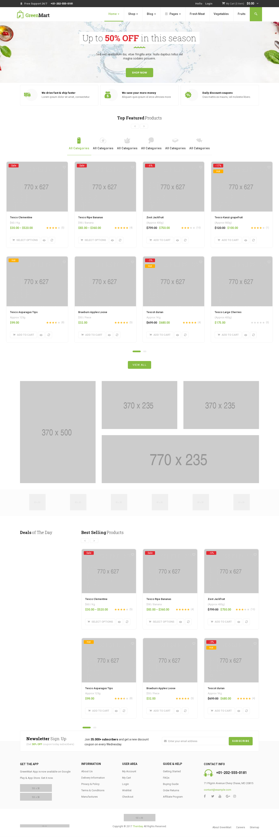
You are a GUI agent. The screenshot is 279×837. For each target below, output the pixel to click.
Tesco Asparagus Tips (24, 312)
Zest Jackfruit (155, 217)
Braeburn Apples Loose (92, 312)
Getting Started (172, 771)
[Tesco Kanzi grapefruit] (241, 165)
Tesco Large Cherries (228, 312)
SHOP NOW (139, 72)
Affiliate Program (173, 796)
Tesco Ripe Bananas (90, 217)
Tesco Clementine (21, 217)
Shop (132, 14)
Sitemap (254, 827)
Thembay (138, 826)
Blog (150, 14)
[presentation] (135, 126)
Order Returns (171, 790)
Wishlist (127, 790)
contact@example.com (217, 789)
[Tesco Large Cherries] (241, 258)
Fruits (242, 14)
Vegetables (221, 14)
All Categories (79, 148)
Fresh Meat (197, 14)
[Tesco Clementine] (37, 165)
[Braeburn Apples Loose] (105, 258)
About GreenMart (221, 827)
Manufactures (89, 796)
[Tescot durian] (173, 260)
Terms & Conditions (92, 790)
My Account (129, 771)
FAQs (166, 777)
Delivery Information (93, 777)
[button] (242, 3)
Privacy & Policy (90, 784)
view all (139, 364)
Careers (240, 827)
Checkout (127, 796)
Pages (174, 14)
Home (112, 14)
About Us (87, 771)
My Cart (126, 777)
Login (208, 3)
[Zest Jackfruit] (173, 165)
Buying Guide (171, 784)
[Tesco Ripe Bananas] (105, 165)
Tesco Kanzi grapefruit (229, 217)
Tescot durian (154, 312)
